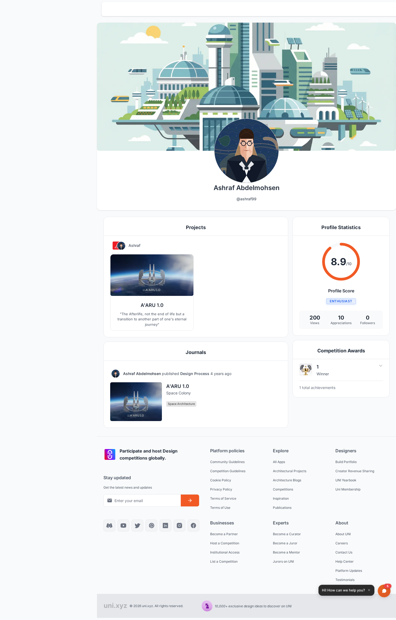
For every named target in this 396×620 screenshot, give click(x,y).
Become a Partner (224, 534)
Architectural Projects (289, 471)
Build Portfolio (346, 462)
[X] (137, 525)
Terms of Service (223, 498)
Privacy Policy (221, 489)
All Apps (279, 462)
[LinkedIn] (165, 525)
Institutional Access (224, 552)
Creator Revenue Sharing (354, 471)
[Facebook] (193, 525)
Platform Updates (348, 571)
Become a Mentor (286, 552)
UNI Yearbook (345, 480)
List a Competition (224, 561)
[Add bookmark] (263, 373)
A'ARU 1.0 (177, 386)
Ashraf (134, 245)
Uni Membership (347, 489)
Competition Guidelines (227, 471)
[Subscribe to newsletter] (190, 500)
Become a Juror (285, 543)
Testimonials (345, 580)
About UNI (343, 534)
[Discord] (109, 525)
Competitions (283, 489)
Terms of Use (220, 508)
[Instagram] (179, 525)
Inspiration (281, 498)
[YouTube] (123, 525)
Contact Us (343, 552)
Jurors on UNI (283, 561)
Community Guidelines (227, 462)
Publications (282, 508)
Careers (341, 543)
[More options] (276, 373)
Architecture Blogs (287, 480)
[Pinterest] (151, 525)
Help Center (344, 561)
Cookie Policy (220, 480)
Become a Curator (287, 534)
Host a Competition (224, 543)
